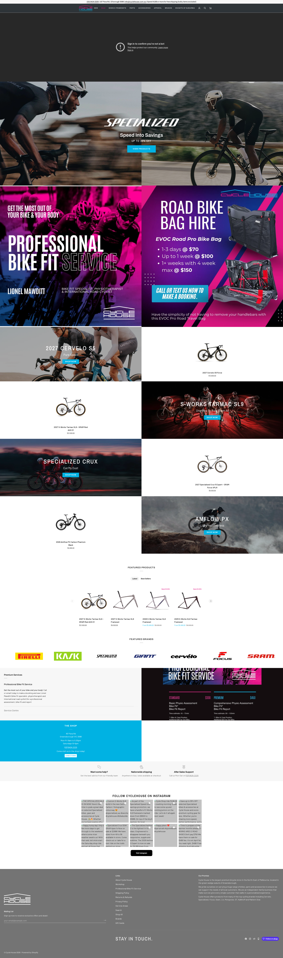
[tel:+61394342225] (258, 939)
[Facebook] (246, 939)
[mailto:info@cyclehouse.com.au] (254, 939)
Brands (119, 918)
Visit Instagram (141, 853)
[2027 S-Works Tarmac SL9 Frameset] (125, 601)
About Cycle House (124, 880)
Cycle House (11, 952)
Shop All (119, 914)
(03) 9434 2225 (93, 2)
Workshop (120, 884)
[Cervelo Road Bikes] (71, 256)
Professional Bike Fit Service (18, 684)
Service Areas (122, 906)
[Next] (211, 601)
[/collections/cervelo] (48, 656)
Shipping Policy (122, 893)
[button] (103, 8)
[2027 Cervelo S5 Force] (212, 352)
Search (119, 910)
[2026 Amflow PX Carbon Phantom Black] (71, 522)
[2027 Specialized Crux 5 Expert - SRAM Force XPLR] (212, 464)
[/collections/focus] (86, 656)
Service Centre (11, 710)
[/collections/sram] (125, 656)
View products (141, 149)
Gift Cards (120, 923)
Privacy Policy (122, 901)
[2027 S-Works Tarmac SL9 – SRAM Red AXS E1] (71, 407)
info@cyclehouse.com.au (135, 2)
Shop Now (70, 361)
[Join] (104, 920)
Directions (71, 755)
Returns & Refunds (124, 897)
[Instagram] (250, 939)
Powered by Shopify (30, 952)
